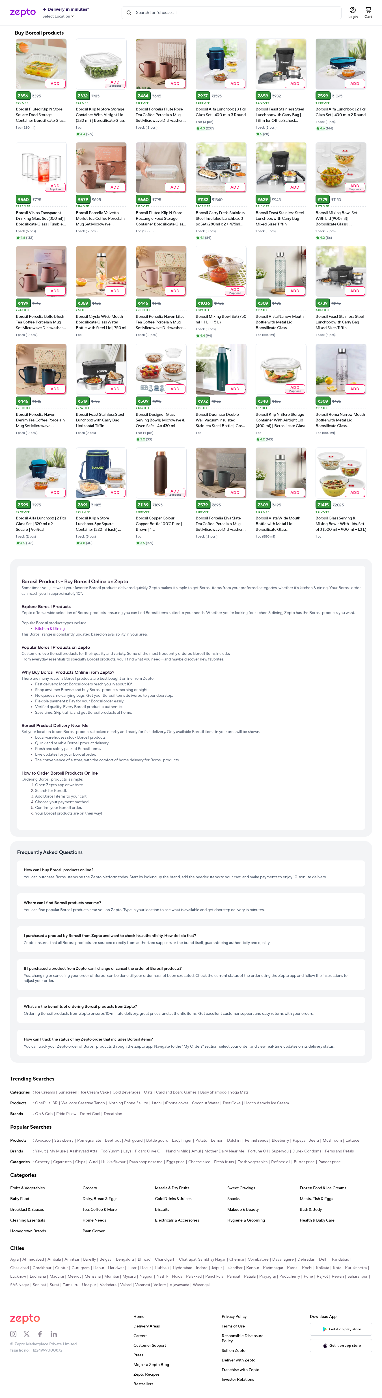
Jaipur (216, 1268)
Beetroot (113, 1140)
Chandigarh (165, 1259)
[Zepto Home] (23, 12)
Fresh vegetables (252, 1162)
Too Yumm (110, 1151)
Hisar (132, 1268)
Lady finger (182, 1140)
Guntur (61, 1268)
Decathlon (113, 1113)
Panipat (233, 1276)
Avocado (43, 1140)
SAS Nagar (19, 1285)
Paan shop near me (146, 1162)
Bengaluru (125, 1259)
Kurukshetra (356, 1268)
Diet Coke (232, 1103)
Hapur (98, 1268)
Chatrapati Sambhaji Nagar (202, 1259)
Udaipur (89, 1285)
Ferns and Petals (339, 1151)
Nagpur (146, 1276)
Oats (148, 1092)
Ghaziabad (19, 1268)
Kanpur (252, 1268)
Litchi (156, 1103)
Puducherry (289, 1276)
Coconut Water (205, 1103)
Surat (54, 1285)
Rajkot (322, 1276)
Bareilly (89, 1259)
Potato (201, 1140)
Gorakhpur (42, 1268)
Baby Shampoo (213, 1092)
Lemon (217, 1140)
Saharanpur (358, 1276)
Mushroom (332, 1140)
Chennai (236, 1259)
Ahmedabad (33, 1259)
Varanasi (142, 1285)
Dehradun (306, 1259)
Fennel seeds (256, 1140)
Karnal (292, 1268)
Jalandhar (234, 1268)
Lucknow (18, 1276)
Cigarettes (62, 1162)
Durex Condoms (306, 1151)
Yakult (40, 1151)
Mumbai (111, 1276)
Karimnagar (273, 1268)
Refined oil (280, 1162)
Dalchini (234, 1140)
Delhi (323, 1259)
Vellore (160, 1285)
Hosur (145, 1268)
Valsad (125, 1285)
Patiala (250, 1276)
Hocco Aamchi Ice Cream (266, 1103)
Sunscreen (68, 1092)
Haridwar (116, 1268)
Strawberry (64, 1140)
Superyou (280, 1151)
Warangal (201, 1285)
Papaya (299, 1140)
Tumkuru (70, 1285)
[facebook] (44, 1334)
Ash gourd (133, 1140)
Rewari (338, 1276)
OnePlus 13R (46, 1103)
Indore (202, 1268)
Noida (177, 1276)
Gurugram (81, 1268)
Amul (196, 1151)
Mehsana (93, 1276)
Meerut (74, 1276)
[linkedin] (57, 1334)
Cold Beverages (126, 1092)
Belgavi (106, 1259)
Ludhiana (38, 1276)
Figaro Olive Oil (148, 1151)
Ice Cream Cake (95, 1092)
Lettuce (352, 1140)
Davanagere (283, 1259)
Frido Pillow (66, 1113)
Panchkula (214, 1276)
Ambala (54, 1259)
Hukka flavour (113, 1162)
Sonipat (39, 1285)
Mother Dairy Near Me (224, 1151)
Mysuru (129, 1276)
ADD (55, 83)
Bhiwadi (144, 1259)
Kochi (307, 1268)
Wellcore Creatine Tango (83, 1103)
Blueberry (280, 1140)
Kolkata (322, 1268)
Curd (93, 1162)
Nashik (162, 1276)
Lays (127, 1151)
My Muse (57, 1151)
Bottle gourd (157, 1140)
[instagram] (17, 1334)
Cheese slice (199, 1162)
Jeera (314, 1140)
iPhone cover (176, 1103)
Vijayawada (179, 1285)
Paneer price (329, 1162)
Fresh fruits (224, 1162)
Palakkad (194, 1276)
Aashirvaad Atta (83, 1151)
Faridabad (340, 1259)
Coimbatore (258, 1259)
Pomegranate (89, 1140)
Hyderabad (182, 1268)
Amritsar (71, 1259)
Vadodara (108, 1285)
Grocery (42, 1162)
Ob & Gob (44, 1113)
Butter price (304, 1162)
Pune (308, 1276)
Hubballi (162, 1268)
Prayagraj (267, 1276)
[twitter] (30, 1334)
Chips (80, 1162)
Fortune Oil (258, 1151)
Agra (14, 1259)
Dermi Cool (90, 1113)
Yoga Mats (239, 1092)
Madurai (56, 1276)
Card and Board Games (176, 1092)
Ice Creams (45, 1092)
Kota (337, 1268)
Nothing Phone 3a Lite (128, 1103)
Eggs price (175, 1162)
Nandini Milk (177, 1151)
